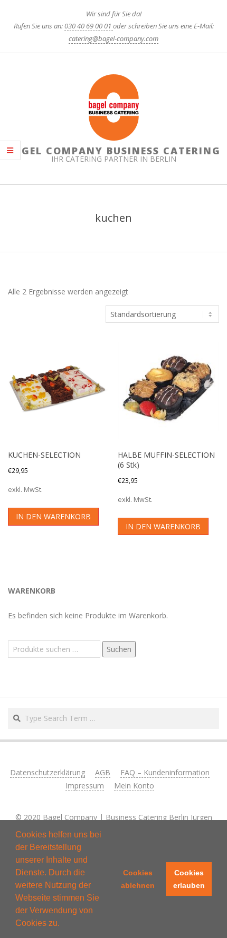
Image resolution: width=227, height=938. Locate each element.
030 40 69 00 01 (88, 26)
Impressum (84, 786)
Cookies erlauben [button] (189, 879)
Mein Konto (134, 786)
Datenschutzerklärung (47, 772)
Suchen (119, 649)
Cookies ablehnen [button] (138, 879)
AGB (102, 772)
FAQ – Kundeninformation (165, 772)
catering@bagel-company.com (113, 38)
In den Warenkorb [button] (53, 516)
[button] (63, 924)
